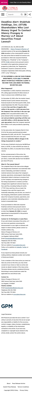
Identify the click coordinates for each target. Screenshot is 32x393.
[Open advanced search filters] (25, 14)
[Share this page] (30, 14)
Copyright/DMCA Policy (11, 390)
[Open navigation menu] (2, 14)
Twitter (24, 247)
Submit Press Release (9, 387)
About (8, 383)
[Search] (22, 14)
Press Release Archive (18, 383)
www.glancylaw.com (19, 245)
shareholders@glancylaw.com (14, 238)
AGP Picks (4, 2)
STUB (7, 62)
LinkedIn (19, 247)
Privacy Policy (24, 390)
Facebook (4, 249)
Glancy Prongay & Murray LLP (20, 49)
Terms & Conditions (23, 387)
